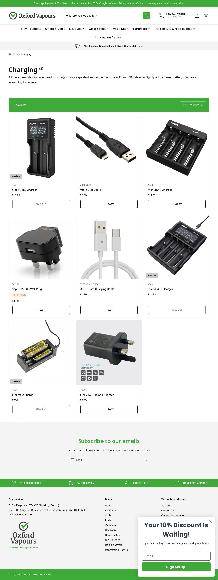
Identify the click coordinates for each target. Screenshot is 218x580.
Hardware (140, 28)
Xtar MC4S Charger (160, 189)
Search (165, 505)
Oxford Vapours (24, 574)
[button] (205, 15)
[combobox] (107, 15)
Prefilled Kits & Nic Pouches (173, 28)
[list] (109, 46)
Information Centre (116, 549)
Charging (26, 54)
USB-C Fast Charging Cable (97, 289)
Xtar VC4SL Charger (160, 289)
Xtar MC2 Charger (23, 395)
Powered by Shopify (41, 574)
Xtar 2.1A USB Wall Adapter (97, 395)
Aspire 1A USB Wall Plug (27, 289)
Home (15, 54)
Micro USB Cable (90, 189)
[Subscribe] (146, 460)
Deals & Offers (113, 544)
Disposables (112, 535)
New (108, 505)
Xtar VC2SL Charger (24, 189)
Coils (108, 515)
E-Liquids (75, 28)
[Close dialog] (210, 521)
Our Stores (167, 510)
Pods (108, 520)
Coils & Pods (97, 28)
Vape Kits (119, 28)
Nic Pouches (112, 540)
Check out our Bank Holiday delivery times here (109, 3)
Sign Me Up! (176, 567)
